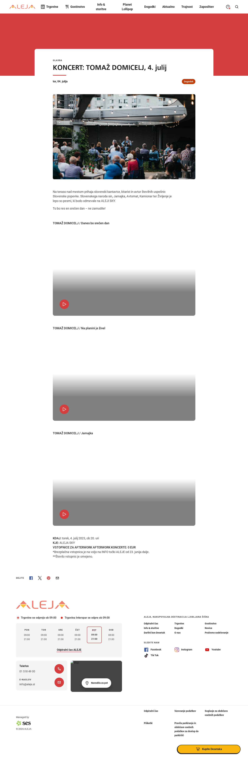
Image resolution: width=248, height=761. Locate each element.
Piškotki (148, 723)
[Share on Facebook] (31, 578)
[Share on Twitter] (40, 578)
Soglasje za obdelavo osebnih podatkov (216, 713)
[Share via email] (57, 578)
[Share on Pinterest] (48, 578)
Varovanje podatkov (185, 711)
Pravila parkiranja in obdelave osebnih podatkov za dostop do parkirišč (186, 729)
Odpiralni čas (151, 711)
